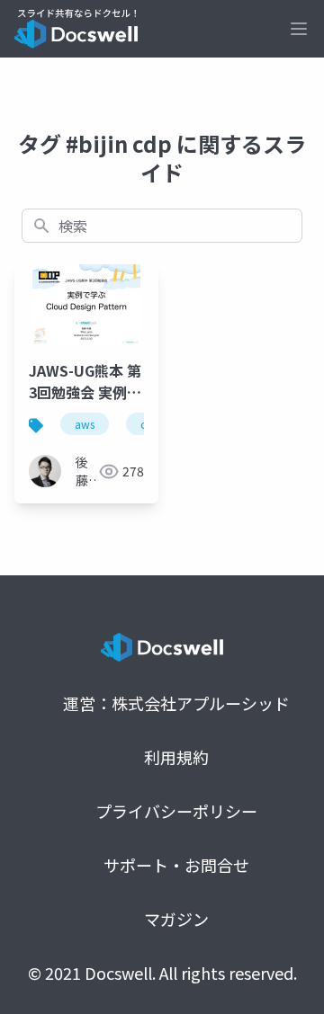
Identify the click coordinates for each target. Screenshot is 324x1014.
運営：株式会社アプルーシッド (176, 703)
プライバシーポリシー (176, 811)
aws (84, 423)
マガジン (176, 918)
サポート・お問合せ (176, 864)
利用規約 (176, 757)
